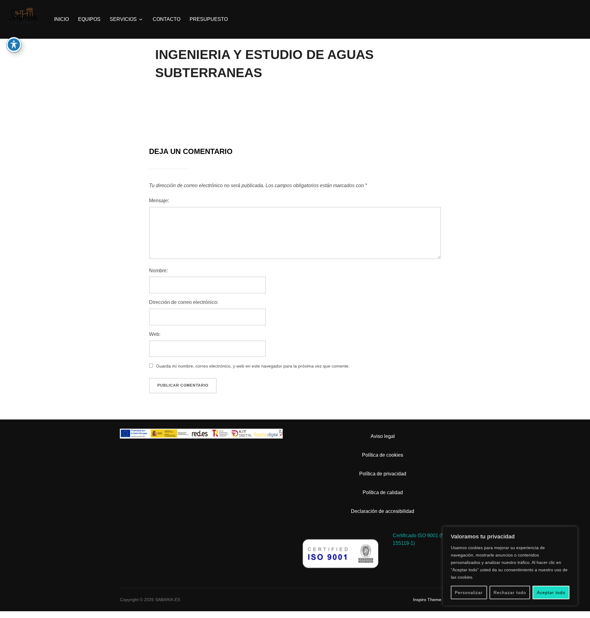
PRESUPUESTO (209, 19)
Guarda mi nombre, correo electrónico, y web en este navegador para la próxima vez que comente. (253, 366)
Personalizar (469, 592)
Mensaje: (159, 200)
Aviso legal (383, 436)
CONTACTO (166, 19)
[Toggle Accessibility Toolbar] (13, 44)
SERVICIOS (123, 19)
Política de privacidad (382, 473)
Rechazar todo (510, 592)
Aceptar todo (551, 592)
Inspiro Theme (427, 599)
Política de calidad (383, 492)
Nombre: (158, 270)
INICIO (61, 19)
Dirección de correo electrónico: (183, 302)
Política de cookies (382, 455)
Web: (154, 334)
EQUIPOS (89, 19)
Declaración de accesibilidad (382, 511)
